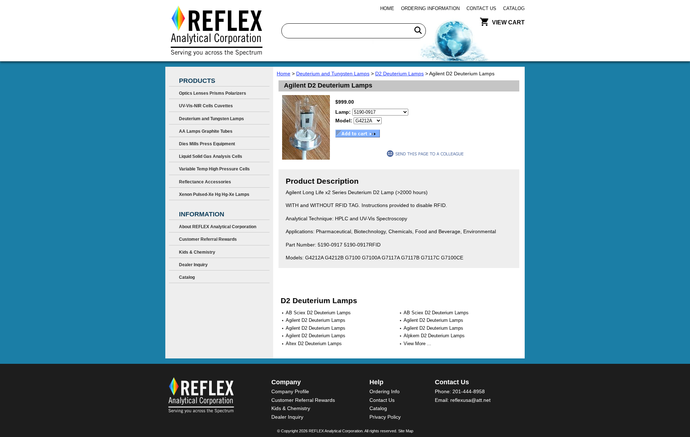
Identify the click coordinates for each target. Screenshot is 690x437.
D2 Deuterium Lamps (399, 73)
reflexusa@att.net (470, 400)
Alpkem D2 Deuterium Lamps (434, 335)
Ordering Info (384, 391)
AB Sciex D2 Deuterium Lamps (318, 312)
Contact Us (481, 8)
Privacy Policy (385, 417)
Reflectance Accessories (205, 181)
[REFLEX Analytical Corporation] (216, 30)
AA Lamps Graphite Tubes (206, 131)
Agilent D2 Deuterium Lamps (315, 320)
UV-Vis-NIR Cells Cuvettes (206, 105)
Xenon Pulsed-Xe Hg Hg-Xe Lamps (214, 194)
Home (387, 8)
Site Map (405, 431)
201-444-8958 (468, 391)
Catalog (514, 8)
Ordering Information (430, 8)
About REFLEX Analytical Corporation (217, 226)
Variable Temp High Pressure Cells (214, 168)
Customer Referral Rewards (208, 239)
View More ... (417, 343)
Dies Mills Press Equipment (207, 143)
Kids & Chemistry (197, 252)
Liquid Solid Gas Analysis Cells (210, 156)
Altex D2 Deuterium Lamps (314, 343)
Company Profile (290, 391)
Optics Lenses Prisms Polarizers (212, 93)
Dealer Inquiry (193, 264)
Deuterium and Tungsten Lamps (332, 73)
